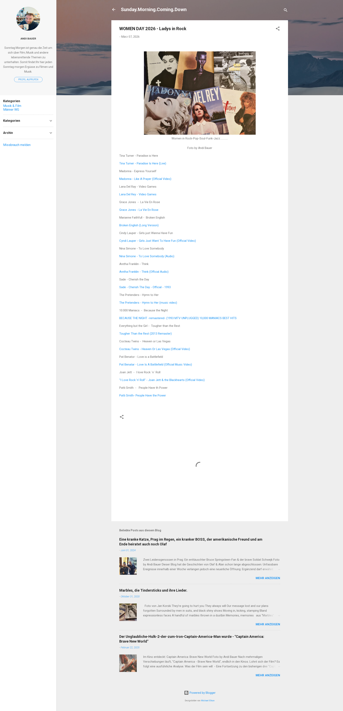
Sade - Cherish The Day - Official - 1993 (145, 287)
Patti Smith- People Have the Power (142, 395)
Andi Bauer (28, 38)
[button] (277, 29)
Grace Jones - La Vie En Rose (138, 210)
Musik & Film (12, 106)
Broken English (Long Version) (139, 225)
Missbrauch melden (17, 145)
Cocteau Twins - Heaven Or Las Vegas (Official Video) (154, 349)
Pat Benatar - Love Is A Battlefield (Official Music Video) (155, 364)
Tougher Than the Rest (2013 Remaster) (145, 333)
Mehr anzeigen (268, 578)
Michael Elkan (208, 700)
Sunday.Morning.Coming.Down (154, 9)
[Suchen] (285, 11)
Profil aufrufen (28, 79)
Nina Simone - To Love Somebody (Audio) (146, 256)
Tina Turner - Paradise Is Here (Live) (142, 163)
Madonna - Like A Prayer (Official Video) (145, 179)
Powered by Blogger (202, 693)
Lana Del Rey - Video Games (137, 194)
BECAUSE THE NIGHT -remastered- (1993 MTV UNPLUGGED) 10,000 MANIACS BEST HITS (178, 318)
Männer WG (11, 109)
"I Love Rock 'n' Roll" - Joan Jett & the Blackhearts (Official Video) (162, 380)
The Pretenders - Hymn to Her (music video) (148, 302)
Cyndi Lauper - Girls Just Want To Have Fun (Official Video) (157, 241)
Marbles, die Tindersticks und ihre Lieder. (153, 590)
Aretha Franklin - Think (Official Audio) (144, 271)
